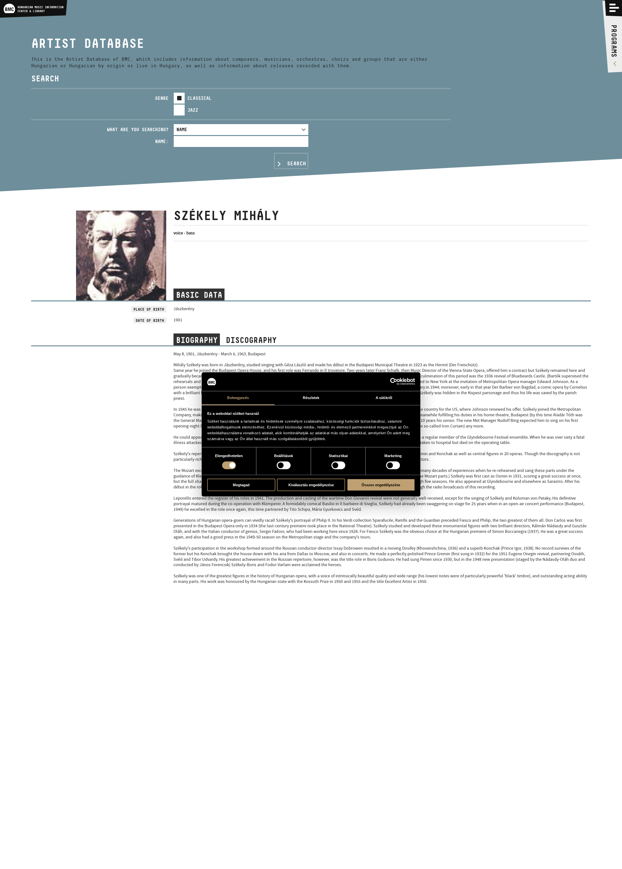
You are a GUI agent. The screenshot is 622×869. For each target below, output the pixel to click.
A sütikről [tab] (384, 398)
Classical (199, 98)
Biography (196, 340)
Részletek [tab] (311, 398)
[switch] (284, 465)
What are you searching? (137, 129)
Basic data (199, 295)
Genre (161, 98)
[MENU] (614, 8)
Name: (161, 141)
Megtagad (241, 485)
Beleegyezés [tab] (238, 398)
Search (296, 163)
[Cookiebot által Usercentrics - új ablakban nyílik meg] (393, 381)
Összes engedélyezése (381, 485)
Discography (251, 340)
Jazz (192, 110)
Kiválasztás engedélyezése (311, 485)
